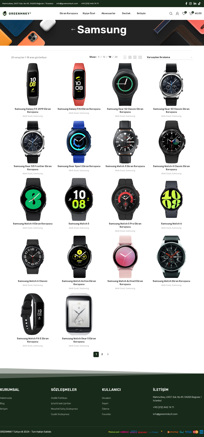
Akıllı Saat (27, 116)
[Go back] (73, 29)
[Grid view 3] (134, 57)
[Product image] (32, 84)
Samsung (38, 116)
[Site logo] (16, 13)
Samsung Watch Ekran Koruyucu (171, 281)
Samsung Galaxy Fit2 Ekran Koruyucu (79, 109)
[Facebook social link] (186, 3)
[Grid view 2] (129, 57)
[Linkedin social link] (195, 3)
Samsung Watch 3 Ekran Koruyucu (125, 166)
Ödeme (105, 409)
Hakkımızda (6, 398)
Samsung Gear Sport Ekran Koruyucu (79, 166)
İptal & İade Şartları (61, 403)
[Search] (171, 13)
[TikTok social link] (199, 3)
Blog (2, 403)
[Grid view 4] (140, 57)
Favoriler (106, 414)
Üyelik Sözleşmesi (60, 414)
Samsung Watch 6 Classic (32, 281)
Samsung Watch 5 (79, 223)
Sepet (105, 403)
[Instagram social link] (190, 3)
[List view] (124, 57)
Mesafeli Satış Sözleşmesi (64, 409)
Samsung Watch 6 (171, 223)
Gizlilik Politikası (59, 398)
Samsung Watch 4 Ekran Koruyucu (32, 223)
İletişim (4, 409)
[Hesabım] (177, 13)
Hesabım (106, 398)
